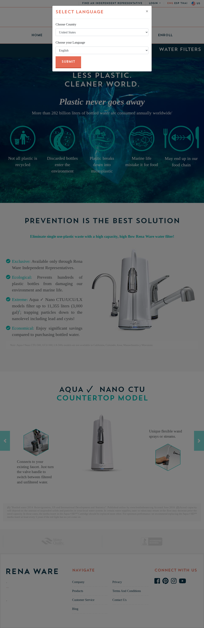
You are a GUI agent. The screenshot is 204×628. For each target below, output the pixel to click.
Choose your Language (70, 42)
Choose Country (66, 24)
